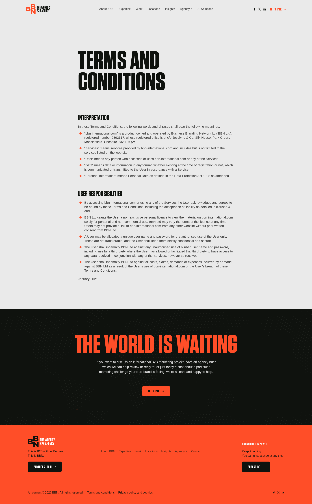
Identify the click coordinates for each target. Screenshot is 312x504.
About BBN (106, 8)
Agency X (186, 8)
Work (139, 8)
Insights (170, 8)
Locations (154, 8)
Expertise (125, 8)
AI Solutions (205, 8)
